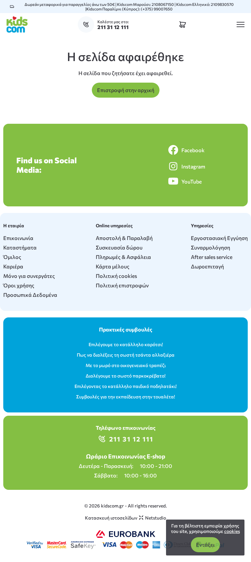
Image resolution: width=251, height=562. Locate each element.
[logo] (17, 24)
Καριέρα (13, 266)
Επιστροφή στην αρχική (125, 90)
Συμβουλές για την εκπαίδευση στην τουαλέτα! (125, 396)
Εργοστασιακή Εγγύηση (219, 238)
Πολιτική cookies (116, 276)
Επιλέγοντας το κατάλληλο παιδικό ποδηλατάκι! (125, 386)
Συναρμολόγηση (210, 247)
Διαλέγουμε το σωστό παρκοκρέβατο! (125, 375)
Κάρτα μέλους (112, 266)
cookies (232, 531)
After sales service (211, 257)
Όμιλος (12, 257)
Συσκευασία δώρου (119, 247)
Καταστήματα (20, 247)
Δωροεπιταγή (207, 266)
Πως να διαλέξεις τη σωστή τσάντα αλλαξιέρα (126, 355)
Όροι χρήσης (18, 285)
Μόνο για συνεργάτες (29, 276)
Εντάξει (205, 544)
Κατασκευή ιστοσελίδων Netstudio (125, 518)
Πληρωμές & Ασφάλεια (123, 257)
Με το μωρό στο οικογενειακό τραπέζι (126, 365)
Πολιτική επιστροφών (122, 285)
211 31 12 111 (131, 439)
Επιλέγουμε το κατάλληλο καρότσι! (126, 344)
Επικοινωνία (18, 238)
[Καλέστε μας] (87, 24)
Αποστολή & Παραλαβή (124, 238)
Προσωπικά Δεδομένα (30, 295)
